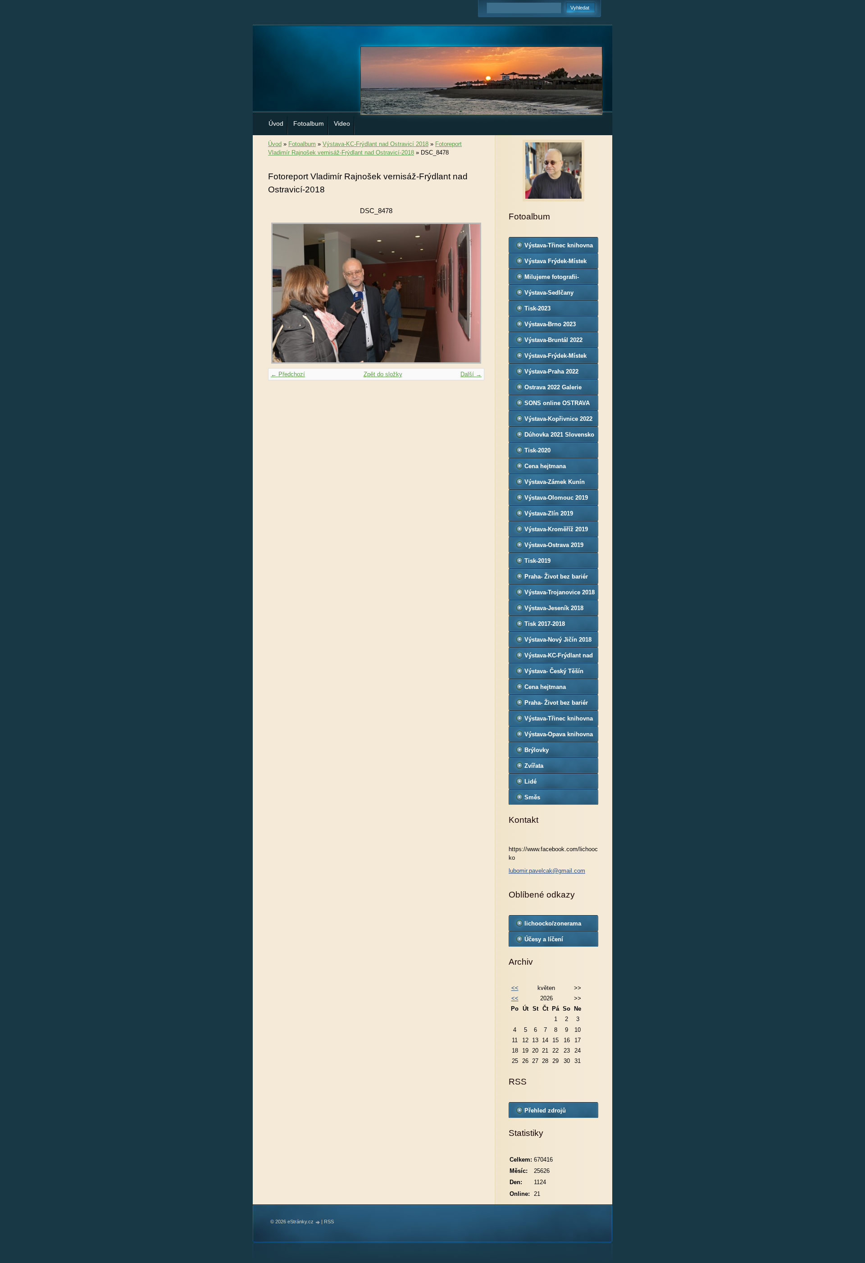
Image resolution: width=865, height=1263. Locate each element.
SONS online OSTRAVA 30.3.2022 (557, 405)
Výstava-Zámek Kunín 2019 (554, 484)
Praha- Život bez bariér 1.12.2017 (556, 704)
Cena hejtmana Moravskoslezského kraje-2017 (551, 689)
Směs (532, 797)
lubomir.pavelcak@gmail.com (547, 870)
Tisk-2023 (537, 308)
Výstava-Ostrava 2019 (553, 545)
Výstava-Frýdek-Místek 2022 (555, 357)
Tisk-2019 (537, 560)
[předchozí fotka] (283, 293)
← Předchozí (288, 374)
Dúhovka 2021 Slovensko (559, 434)
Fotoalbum (308, 123)
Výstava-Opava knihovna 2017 (558, 736)
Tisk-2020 (537, 450)
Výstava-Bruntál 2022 (553, 340)
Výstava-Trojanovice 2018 (559, 592)
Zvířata (533, 765)
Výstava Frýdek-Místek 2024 (555, 263)
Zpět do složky (383, 374)
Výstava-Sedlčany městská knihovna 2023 (556, 294)
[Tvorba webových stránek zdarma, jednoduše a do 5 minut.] (318, 1222)
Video (342, 123)
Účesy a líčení (543, 939)
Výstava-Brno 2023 (550, 324)
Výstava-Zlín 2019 (548, 513)
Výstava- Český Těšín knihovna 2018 (553, 673)
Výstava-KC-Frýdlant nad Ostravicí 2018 (375, 144)
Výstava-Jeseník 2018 (553, 608)
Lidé (530, 781)
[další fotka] (470, 293)
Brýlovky (536, 750)
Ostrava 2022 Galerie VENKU (553, 389)
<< (515, 988)
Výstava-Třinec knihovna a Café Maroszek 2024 (558, 247)
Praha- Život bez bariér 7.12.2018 (556, 578)
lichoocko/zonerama (552, 923)
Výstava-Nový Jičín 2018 (558, 639)
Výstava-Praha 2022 (551, 371)
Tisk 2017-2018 (544, 623)
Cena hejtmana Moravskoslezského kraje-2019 (551, 468)
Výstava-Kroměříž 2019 (556, 529)
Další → (471, 374)
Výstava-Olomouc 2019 (556, 497)
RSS (329, 1221)
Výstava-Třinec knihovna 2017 (558, 720)
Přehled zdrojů (545, 1110)
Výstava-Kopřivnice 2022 (558, 418)
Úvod (276, 123)
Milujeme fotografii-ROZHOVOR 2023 (551, 279)
